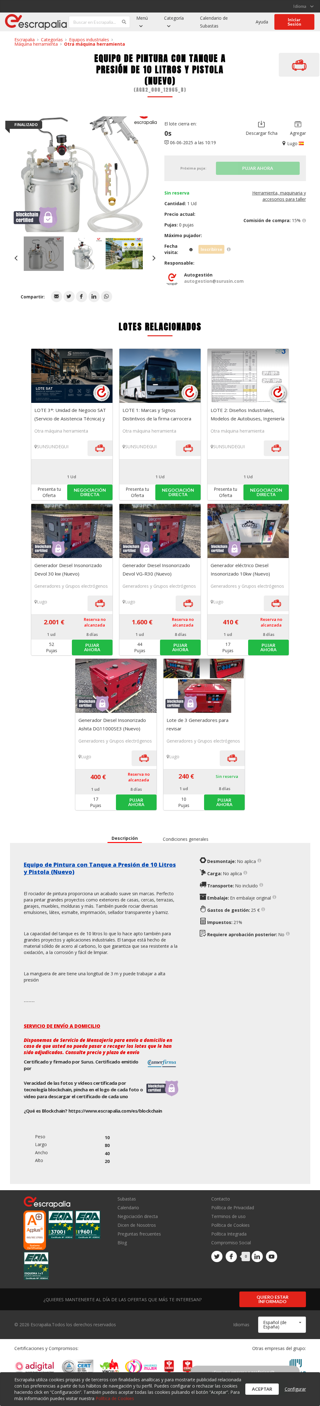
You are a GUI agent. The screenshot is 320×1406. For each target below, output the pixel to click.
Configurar (295, 1389)
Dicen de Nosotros (137, 1225)
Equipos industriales (89, 40)
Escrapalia (24, 40)
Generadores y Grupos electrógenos (71, 586)
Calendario (128, 1208)
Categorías (52, 40)
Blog (122, 1242)
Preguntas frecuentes (139, 1234)
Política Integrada (229, 1234)
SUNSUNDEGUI (52, 446)
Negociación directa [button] (90, 492)
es (115, 1111)
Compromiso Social (231, 1243)
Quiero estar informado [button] (272, 1299)
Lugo (42, 602)
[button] (56, 296)
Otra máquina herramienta (94, 44)
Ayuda (262, 22)
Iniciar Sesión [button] (294, 22)
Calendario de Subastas (214, 22)
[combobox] (282, 1325)
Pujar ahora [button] (92, 647)
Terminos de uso (228, 1216)
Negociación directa (138, 1216)
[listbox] (303, 6)
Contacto (220, 1199)
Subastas (127, 1199)
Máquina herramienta (36, 44)
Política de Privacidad (232, 1208)
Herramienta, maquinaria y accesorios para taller (279, 196)
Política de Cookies (230, 1225)
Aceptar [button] (262, 1389)
